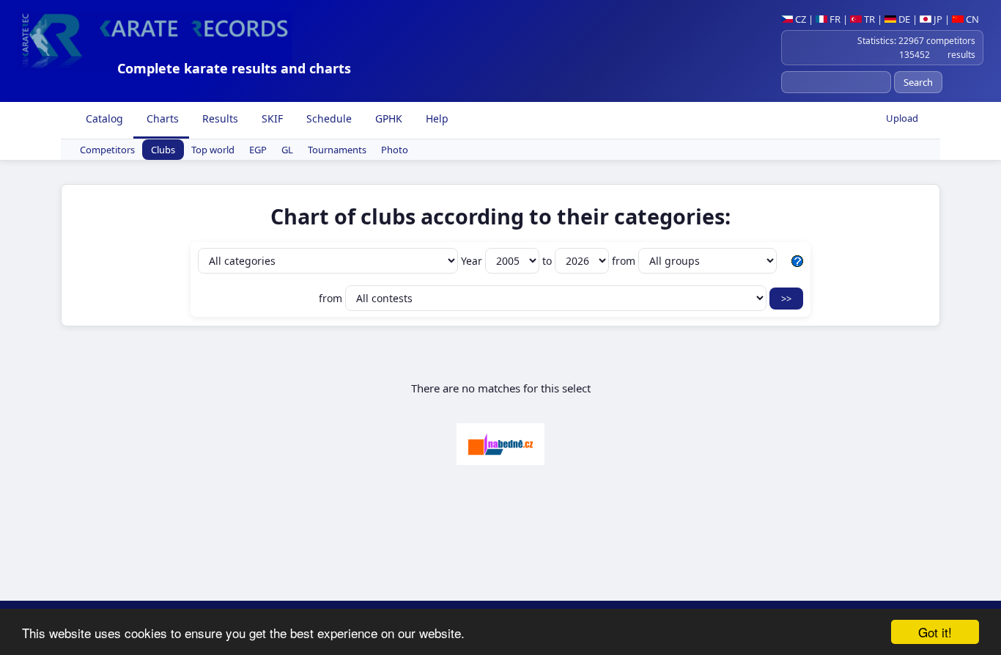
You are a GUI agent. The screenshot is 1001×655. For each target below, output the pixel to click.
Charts (161, 118)
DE (903, 19)
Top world (212, 149)
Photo (394, 149)
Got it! (935, 632)
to (548, 261)
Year (473, 261)
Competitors (107, 149)
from (625, 261)
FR (834, 19)
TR (868, 19)
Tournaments (337, 149)
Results (218, 118)
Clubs (163, 149)
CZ (799, 19)
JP (936, 19)
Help (435, 118)
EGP (258, 149)
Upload (902, 118)
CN (971, 19)
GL (287, 149)
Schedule (327, 118)
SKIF (271, 118)
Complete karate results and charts (234, 68)
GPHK (387, 118)
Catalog (103, 118)
